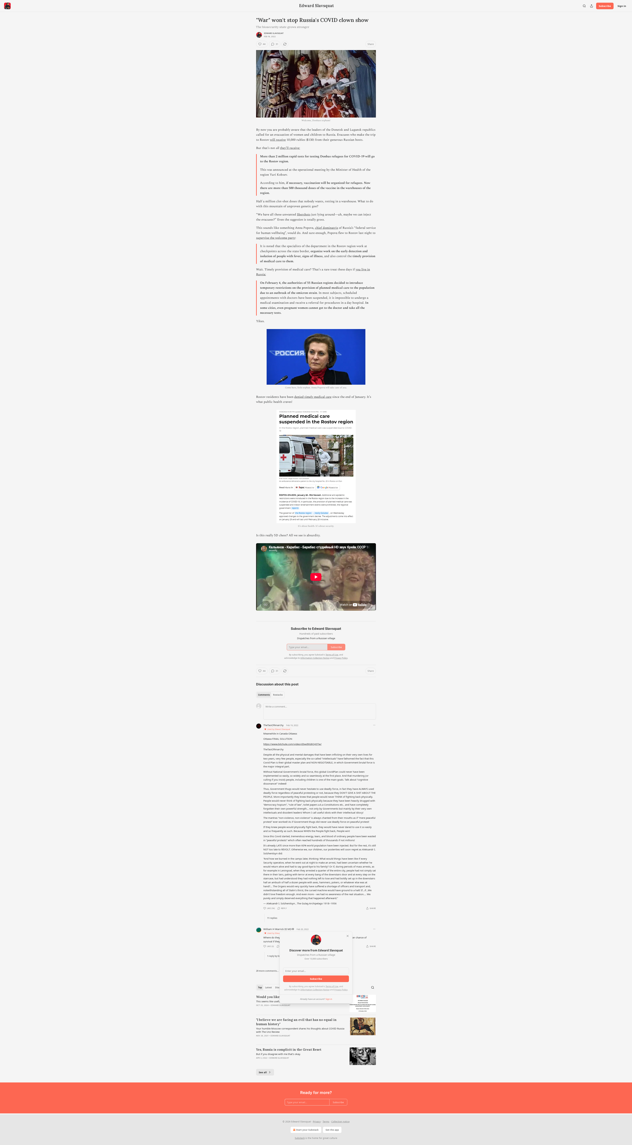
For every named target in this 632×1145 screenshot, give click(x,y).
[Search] (584, 6)
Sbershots (303, 214)
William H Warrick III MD (277, 929)
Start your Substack (307, 1129)
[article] (316, 1003)
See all (263, 1072)
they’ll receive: (290, 148)
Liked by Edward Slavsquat (278, 729)
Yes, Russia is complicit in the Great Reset (288, 1050)
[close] (347, 936)
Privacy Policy (340, 989)
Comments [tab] (264, 694)
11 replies (272, 918)
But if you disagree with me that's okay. (278, 1054)
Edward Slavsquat (274, 33)
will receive (278, 139)
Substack (300, 1138)
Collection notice (340, 1121)
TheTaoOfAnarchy (273, 725)
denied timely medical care (312, 397)
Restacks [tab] (278, 694)
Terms (326, 1121)
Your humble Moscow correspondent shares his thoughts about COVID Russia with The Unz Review (300, 1030)
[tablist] (270, 695)
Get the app (332, 1129)
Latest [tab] (268, 987)
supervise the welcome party (275, 238)
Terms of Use (332, 986)
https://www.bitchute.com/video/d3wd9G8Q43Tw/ (292, 744)
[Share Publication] (591, 6)
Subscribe (605, 6)
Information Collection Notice (315, 989)
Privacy (317, 1121)
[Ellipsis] (374, 725)
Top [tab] (260, 987)
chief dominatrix (326, 228)
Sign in (622, 6)
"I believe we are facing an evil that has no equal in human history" (296, 1022)
